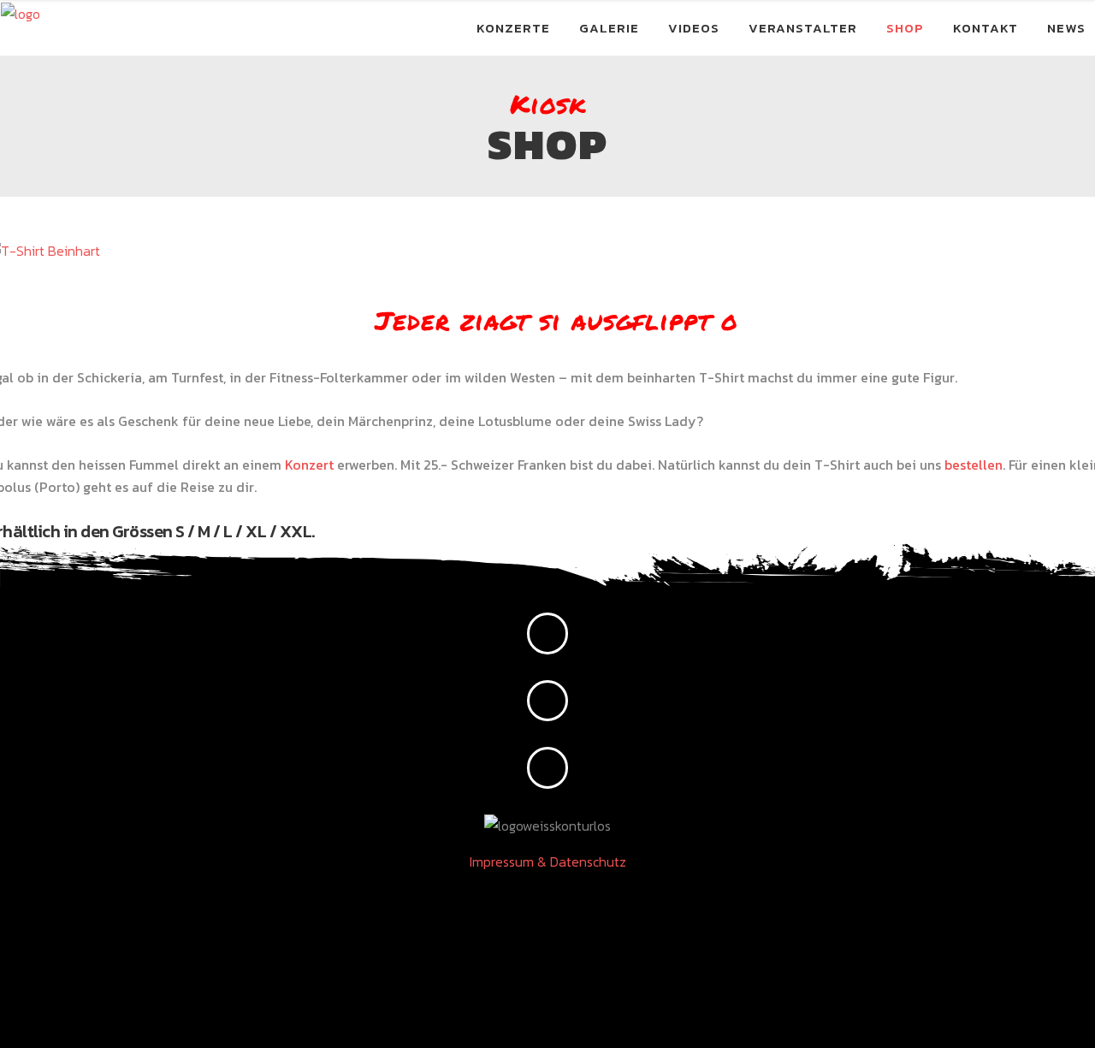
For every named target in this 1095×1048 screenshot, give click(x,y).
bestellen (973, 464)
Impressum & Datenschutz (548, 861)
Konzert (309, 464)
